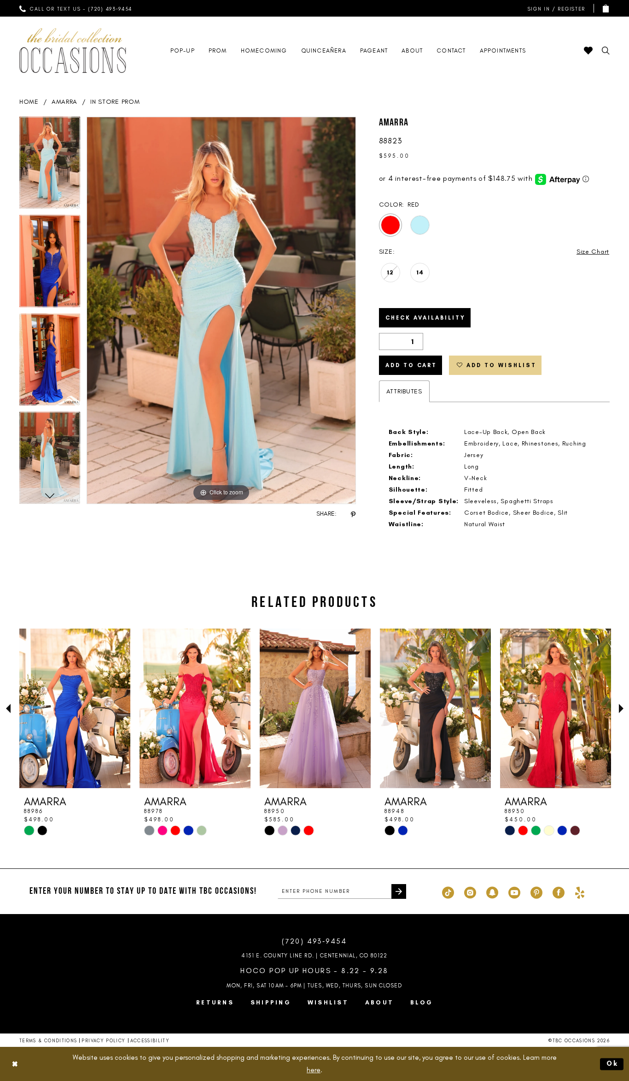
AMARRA (64, 102)
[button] (554, 8)
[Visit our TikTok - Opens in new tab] (448, 891)
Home (29, 102)
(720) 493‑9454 (314, 941)
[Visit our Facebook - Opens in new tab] (558, 891)
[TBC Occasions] (72, 50)
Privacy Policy (103, 1041)
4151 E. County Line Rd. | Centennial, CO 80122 (314, 955)
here (313, 1070)
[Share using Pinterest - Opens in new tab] (353, 514)
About (379, 1002)
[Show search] (605, 50)
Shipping (270, 1002)
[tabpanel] (49, 166)
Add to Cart (411, 365)
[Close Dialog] (15, 1064)
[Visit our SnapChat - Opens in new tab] (492, 891)
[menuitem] (76, 8)
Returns (215, 1002)
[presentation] (74, 708)
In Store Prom (115, 102)
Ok (612, 1063)
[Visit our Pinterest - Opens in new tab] (536, 891)
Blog (421, 1002)
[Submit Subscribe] (398, 891)
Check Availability (425, 318)
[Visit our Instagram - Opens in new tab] (470, 891)
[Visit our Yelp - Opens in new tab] (579, 891)
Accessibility (150, 1041)
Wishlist (328, 1002)
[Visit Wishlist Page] (588, 50)
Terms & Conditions (48, 1041)
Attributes (404, 391)
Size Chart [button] (593, 251)
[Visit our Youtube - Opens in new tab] (514, 891)
